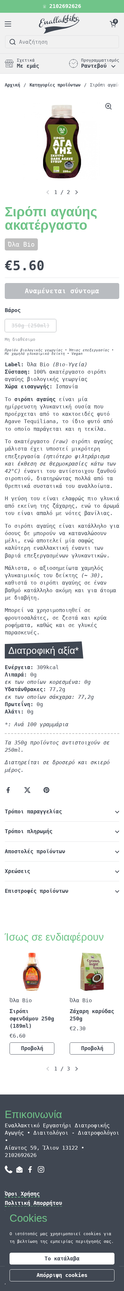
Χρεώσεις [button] (17, 871)
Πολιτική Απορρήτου (33, 1203)
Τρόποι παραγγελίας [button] (33, 812)
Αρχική (12, 84)
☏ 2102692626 (62, 6)
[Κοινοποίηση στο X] (28, 790)
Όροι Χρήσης (22, 1194)
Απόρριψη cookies (62, 1275)
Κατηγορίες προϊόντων (55, 84)
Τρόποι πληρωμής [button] (28, 831)
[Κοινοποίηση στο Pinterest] (47, 790)
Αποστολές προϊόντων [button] (35, 851)
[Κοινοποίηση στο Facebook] (9, 790)
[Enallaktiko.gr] (60, 24)
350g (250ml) (30, 326)
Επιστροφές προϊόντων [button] (36, 891)
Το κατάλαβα (62, 1258)
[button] (113, 24)
